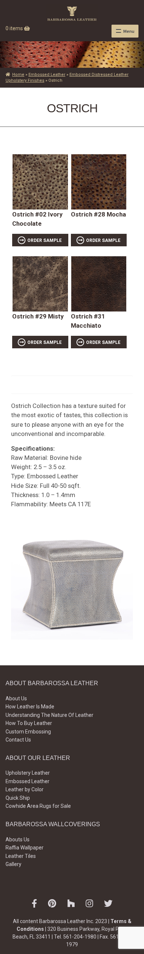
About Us (16, 698)
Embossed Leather (46, 74)
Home (18, 74)
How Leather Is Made (30, 707)
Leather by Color (25, 789)
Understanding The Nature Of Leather (49, 715)
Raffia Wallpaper (25, 848)
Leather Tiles (21, 856)
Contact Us (18, 740)
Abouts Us (18, 839)
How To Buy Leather (29, 723)
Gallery (13, 864)
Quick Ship (18, 798)
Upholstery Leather (28, 773)
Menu (128, 31)
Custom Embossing (28, 732)
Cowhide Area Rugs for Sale (38, 806)
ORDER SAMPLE (44, 240)
